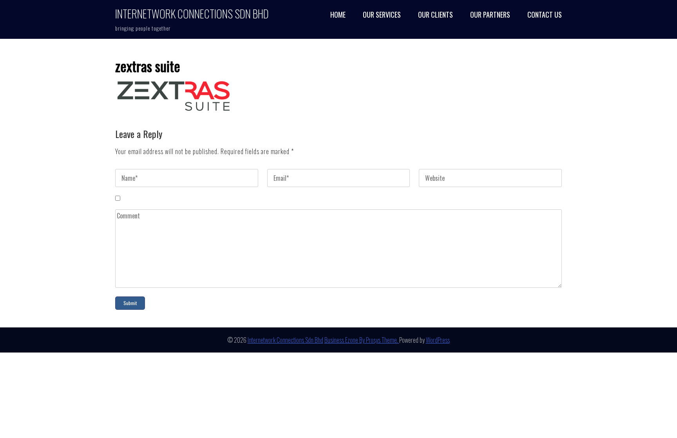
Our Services (382, 15)
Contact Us (544, 15)
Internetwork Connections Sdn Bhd (192, 13)
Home (338, 15)
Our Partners (490, 15)
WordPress (438, 340)
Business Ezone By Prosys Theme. (361, 340)
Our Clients (435, 15)
